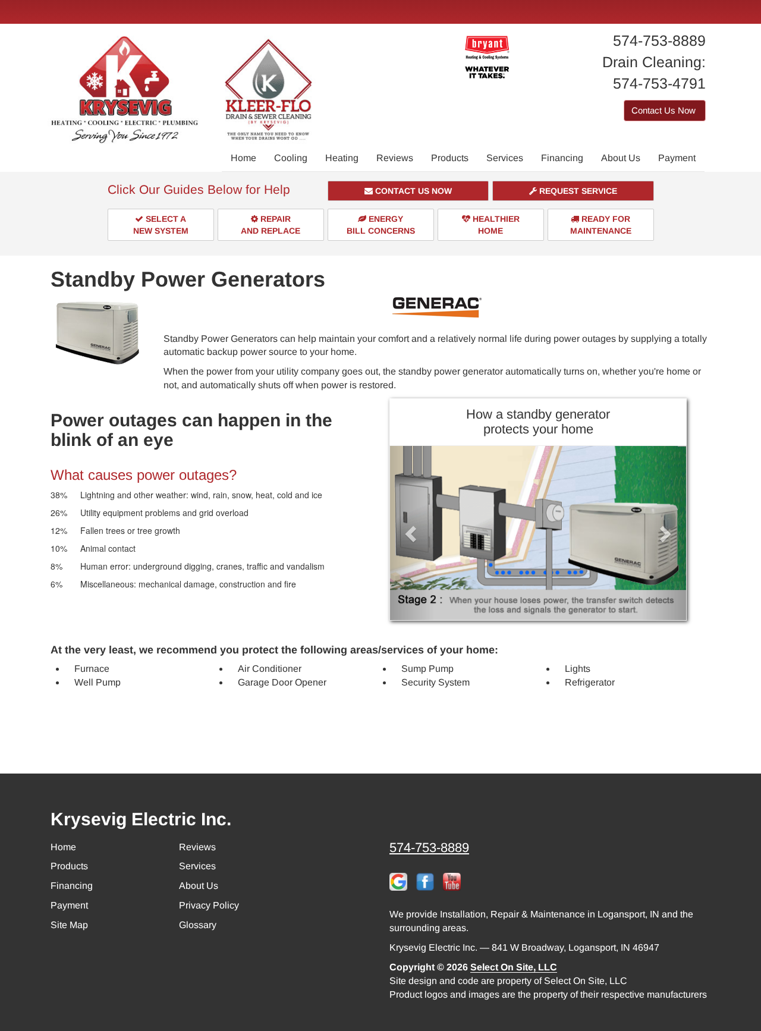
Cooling (290, 158)
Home (243, 158)
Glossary (197, 925)
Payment (677, 158)
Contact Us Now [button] (664, 110)
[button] (408, 191)
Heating (342, 158)
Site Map (69, 925)
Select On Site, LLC (513, 967)
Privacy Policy (209, 905)
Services (504, 158)
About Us (620, 158)
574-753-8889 (429, 847)
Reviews (394, 158)
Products (449, 158)
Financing (562, 158)
